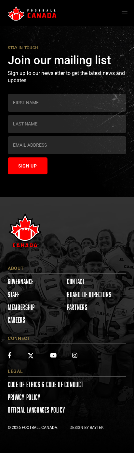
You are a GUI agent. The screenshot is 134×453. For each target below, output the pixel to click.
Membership (21, 307)
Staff (14, 294)
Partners (77, 307)
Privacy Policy (24, 397)
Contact (76, 281)
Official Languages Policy (36, 410)
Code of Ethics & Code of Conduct (45, 384)
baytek (97, 427)
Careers (16, 320)
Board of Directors (89, 294)
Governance (21, 281)
